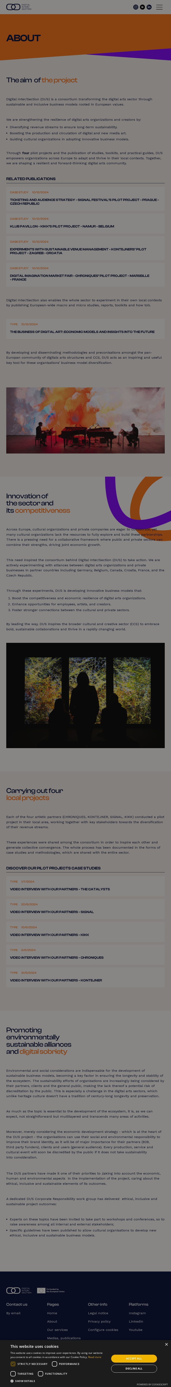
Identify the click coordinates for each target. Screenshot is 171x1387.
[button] (58, 1381)
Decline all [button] (134, 1368)
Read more (95, 1357)
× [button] (166, 1344)
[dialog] (85, 693)
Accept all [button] (134, 1358)
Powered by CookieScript (152, 1384)
